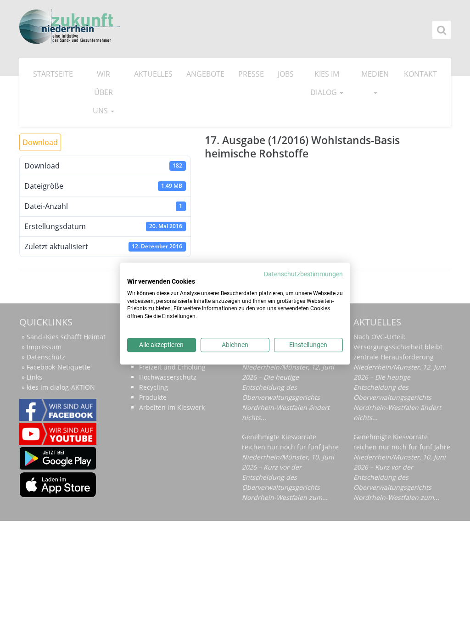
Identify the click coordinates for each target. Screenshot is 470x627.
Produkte (153, 397)
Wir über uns (103, 92)
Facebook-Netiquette (58, 367)
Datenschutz (46, 357)
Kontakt (420, 74)
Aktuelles (153, 74)
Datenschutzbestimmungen (303, 274)
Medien (375, 74)
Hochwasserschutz (167, 377)
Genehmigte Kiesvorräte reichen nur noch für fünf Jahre (290, 441)
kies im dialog (324, 83)
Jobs (286, 74)
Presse (251, 74)
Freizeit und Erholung (172, 367)
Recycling (153, 387)
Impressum (44, 346)
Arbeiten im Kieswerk (172, 407)
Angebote (205, 74)
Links (34, 377)
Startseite (53, 74)
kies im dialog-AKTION (61, 387)
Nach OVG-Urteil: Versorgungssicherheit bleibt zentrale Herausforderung (397, 346)
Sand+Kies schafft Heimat (66, 336)
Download (40, 142)
